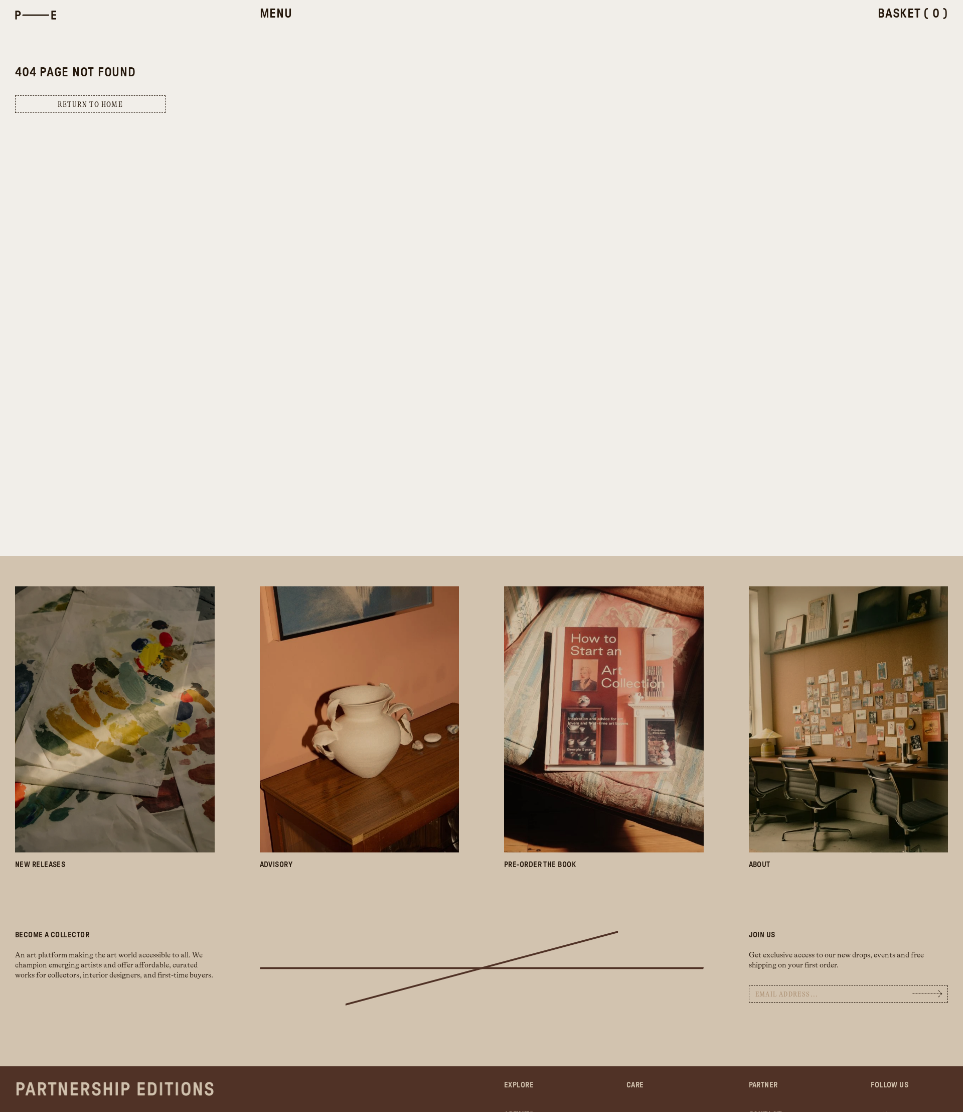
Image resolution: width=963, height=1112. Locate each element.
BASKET (913, 14)
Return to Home (90, 104)
